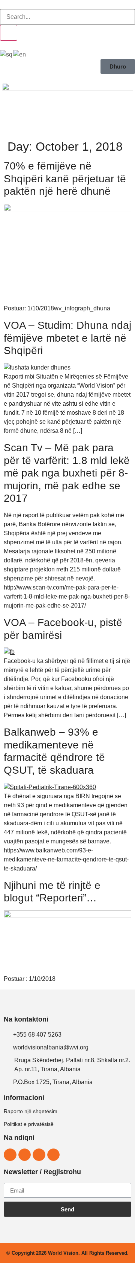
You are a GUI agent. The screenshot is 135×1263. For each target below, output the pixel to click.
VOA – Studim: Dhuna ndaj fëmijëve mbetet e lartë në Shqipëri (67, 337)
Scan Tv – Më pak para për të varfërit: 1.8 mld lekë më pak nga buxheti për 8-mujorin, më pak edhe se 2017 (67, 473)
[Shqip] (6, 54)
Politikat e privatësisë (29, 1124)
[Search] (8, 33)
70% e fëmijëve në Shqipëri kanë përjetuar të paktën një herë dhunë (65, 178)
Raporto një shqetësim (30, 1111)
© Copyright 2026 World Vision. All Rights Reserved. (67, 1253)
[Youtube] (53, 1154)
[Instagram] (24, 1154)
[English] (20, 54)
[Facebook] (10, 1154)
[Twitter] (39, 1154)
